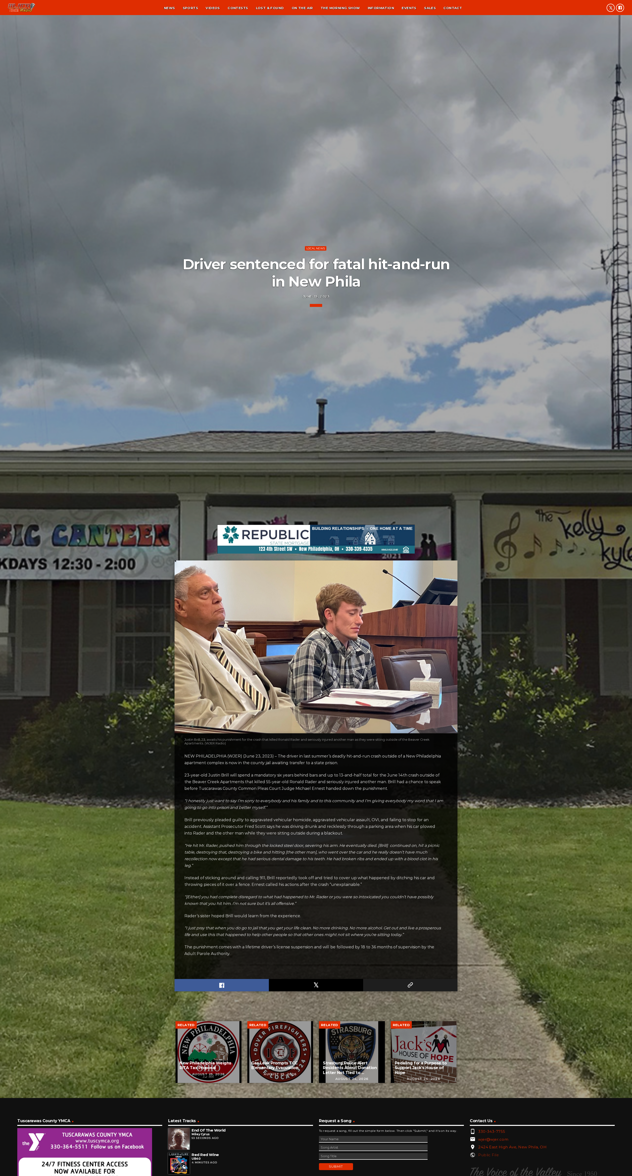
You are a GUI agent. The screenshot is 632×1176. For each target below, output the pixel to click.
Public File (488, 1155)
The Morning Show (340, 8)
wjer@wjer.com (493, 1139)
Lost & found (270, 8)
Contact (452, 8)
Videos (213, 8)
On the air (302, 8)
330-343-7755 (491, 1131)
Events (409, 8)
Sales (430, 8)
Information (381, 8)
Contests (238, 8)
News (169, 8)
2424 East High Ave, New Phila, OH (512, 1147)
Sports (190, 8)
